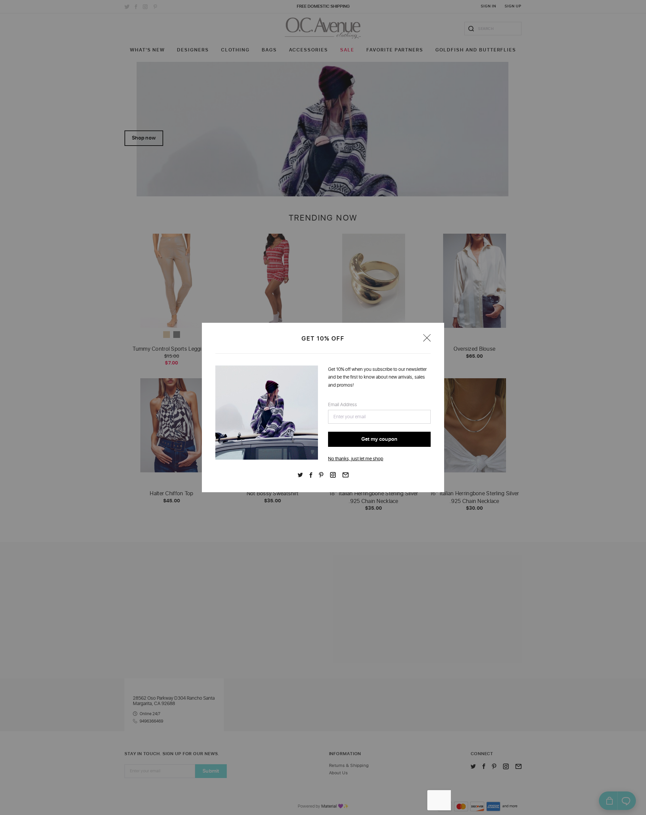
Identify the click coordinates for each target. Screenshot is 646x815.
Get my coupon (379, 439)
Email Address (342, 404)
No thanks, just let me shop (355, 458)
